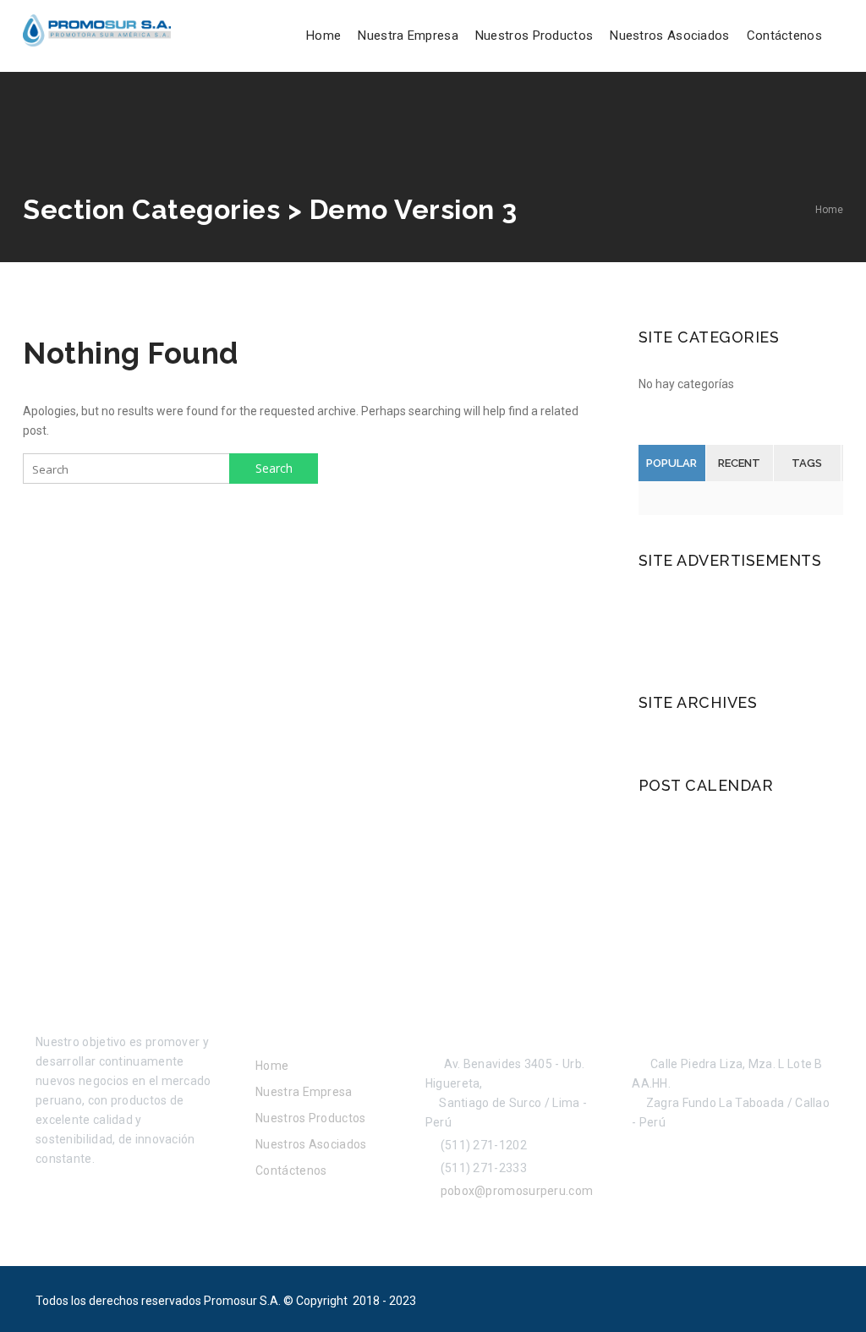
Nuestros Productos (534, 35)
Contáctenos (784, 35)
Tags (807, 463)
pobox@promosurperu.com (514, 1191)
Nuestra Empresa (408, 35)
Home (323, 35)
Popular (671, 463)
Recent (739, 463)
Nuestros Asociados (669, 35)
